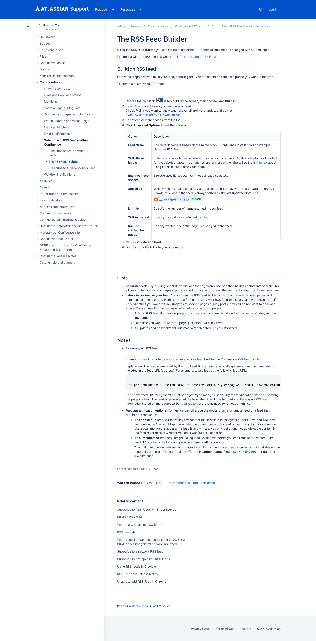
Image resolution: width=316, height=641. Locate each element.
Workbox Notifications (59, 174)
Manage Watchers (56, 127)
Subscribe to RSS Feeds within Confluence (146, 509)
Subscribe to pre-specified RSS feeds (143, 559)
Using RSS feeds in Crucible (136, 566)
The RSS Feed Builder (63, 161)
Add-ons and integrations (57, 206)
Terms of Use (225, 628)
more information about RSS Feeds (193, 56)
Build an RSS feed (129, 517)
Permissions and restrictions (59, 194)
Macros (45, 69)
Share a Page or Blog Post (62, 108)
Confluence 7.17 (48, 25)
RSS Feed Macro (128, 532)
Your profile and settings (57, 75)
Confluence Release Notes (58, 256)
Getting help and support (57, 262)
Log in (273, 9)
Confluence (139, 606)
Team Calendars (51, 200)
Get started (47, 37)
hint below (260, 162)
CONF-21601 (248, 451)
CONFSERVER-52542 (174, 199)
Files (43, 56)
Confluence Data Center (56, 239)
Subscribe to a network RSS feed (140, 551)
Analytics (46, 181)
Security (245, 628)
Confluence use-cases (55, 213)
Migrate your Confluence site (60, 232)
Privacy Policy (200, 628)
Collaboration (50, 82)
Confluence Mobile (53, 63)
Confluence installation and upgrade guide (69, 226)
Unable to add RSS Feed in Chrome (141, 581)
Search (261, 9)
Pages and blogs (51, 50)
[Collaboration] (204, 26)
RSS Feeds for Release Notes (137, 574)
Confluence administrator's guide (63, 219)
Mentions (50, 101)
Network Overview (57, 88)
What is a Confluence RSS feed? (139, 524)
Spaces (45, 43)
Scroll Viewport (161, 606)
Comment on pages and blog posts (68, 114)
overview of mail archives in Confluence (153, 115)
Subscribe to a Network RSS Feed (72, 168)
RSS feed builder (249, 359)
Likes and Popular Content (62, 95)
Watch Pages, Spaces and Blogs (66, 121)
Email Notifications (57, 133)
